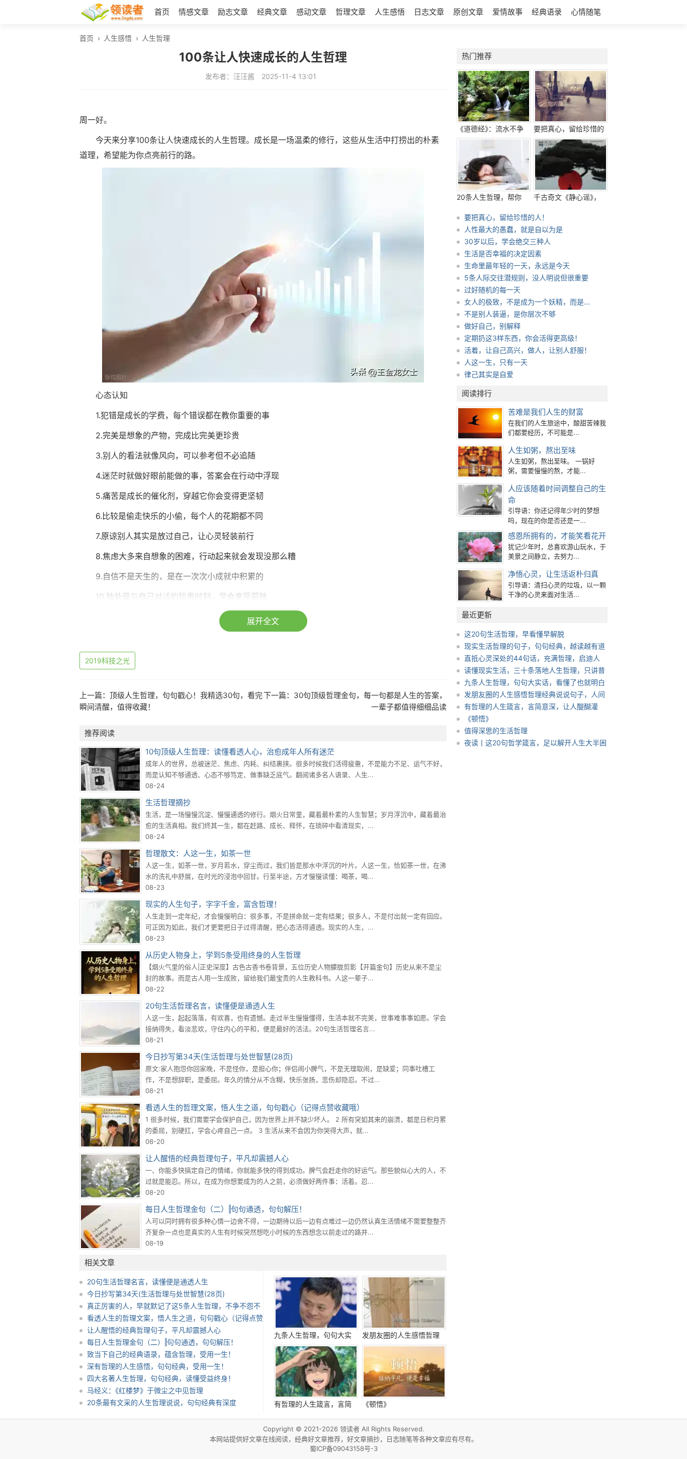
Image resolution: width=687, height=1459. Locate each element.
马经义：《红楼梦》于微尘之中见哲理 (145, 1390)
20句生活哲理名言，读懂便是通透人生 (210, 1006)
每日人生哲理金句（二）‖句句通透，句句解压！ (225, 1209)
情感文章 (194, 12)
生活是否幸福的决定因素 (503, 253)
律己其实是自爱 (488, 374)
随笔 (405, 1439)
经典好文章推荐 (317, 1439)
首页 (161, 12)
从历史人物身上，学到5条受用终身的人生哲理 (223, 955)
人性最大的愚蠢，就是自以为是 (513, 229)
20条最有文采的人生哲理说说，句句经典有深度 (161, 1402)
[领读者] (112, 13)
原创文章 (468, 12)
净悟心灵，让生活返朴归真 (553, 574)
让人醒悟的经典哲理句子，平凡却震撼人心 (217, 1158)
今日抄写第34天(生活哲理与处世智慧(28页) (219, 1056)
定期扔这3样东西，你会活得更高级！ (522, 338)
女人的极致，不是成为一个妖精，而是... (527, 301)
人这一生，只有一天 (496, 362)
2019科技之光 (107, 660)
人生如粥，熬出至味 (542, 450)
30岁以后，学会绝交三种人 (507, 241)
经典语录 (547, 12)
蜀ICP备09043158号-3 (344, 1448)
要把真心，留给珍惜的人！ (506, 217)
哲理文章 (350, 12)
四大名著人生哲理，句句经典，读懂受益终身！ (161, 1378)
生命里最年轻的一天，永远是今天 (517, 265)
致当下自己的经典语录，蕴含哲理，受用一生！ (161, 1354)
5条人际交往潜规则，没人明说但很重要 (526, 277)
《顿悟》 (376, 1404)
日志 (392, 1439)
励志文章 (233, 12)
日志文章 (429, 12)
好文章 (252, 1439)
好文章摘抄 (363, 1439)
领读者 (350, 1429)
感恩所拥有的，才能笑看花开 (557, 536)
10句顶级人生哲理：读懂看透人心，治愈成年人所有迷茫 (239, 751)
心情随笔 (586, 12)
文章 (438, 1439)
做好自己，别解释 (492, 326)
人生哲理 (156, 38)
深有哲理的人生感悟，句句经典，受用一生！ (157, 1366)
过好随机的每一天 (492, 289)
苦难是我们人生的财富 (545, 412)
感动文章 (311, 12)
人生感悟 (390, 12)
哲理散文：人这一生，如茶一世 (198, 853)
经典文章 (272, 12)
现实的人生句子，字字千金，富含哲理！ (213, 904)
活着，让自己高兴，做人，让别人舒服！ (527, 350)
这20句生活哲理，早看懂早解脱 (514, 634)
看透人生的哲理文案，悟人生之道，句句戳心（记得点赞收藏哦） (254, 1107)
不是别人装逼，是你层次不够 (510, 314)
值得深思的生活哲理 (496, 730)
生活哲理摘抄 (168, 802)
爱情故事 (507, 12)
